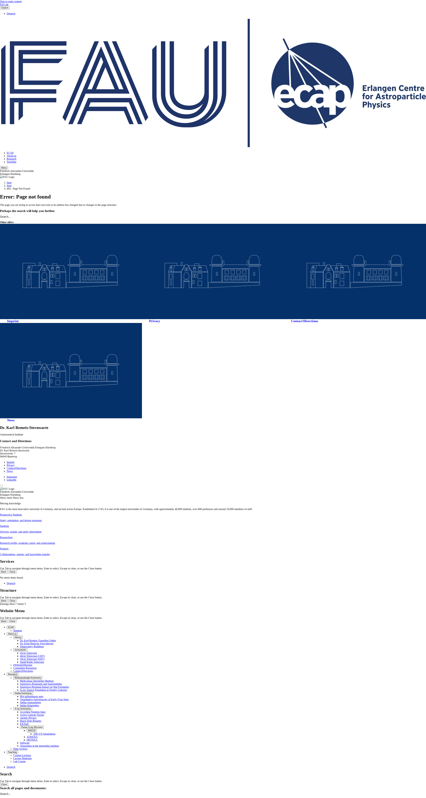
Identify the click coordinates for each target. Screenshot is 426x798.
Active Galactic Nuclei (32, 714)
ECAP (10, 152)
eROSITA (32, 739)
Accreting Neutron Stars (32, 711)
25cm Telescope (28, 653)
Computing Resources (25, 668)
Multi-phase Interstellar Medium (37, 681)
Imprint (13, 321)
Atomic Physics (28, 717)
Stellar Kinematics (29, 705)
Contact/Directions (304, 321)
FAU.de (4, 4)
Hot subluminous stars (31, 696)
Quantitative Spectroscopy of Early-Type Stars (44, 699)
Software (24, 742)
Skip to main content (11, 1)
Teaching (11, 161)
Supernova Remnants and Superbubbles (41, 684)
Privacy (154, 321)
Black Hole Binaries (30, 720)
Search (4, 7)
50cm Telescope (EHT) (32, 659)
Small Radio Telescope (32, 662)
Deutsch (11, 13)
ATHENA (32, 736)
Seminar (17, 630)
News (11, 420)
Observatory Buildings (32, 646)
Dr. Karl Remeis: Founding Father (38, 640)
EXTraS (24, 723)
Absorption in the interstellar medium (39, 745)
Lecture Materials (22, 758)
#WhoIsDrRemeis (22, 665)
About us (11, 155)
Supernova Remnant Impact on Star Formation (44, 687)
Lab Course (19, 761)
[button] (213, 517)
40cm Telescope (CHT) (32, 656)
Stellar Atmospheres (30, 702)
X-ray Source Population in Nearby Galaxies (43, 690)
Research (11, 158)
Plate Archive (20, 748)
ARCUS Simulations (44, 733)
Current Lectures (22, 755)
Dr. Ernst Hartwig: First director (36, 643)
